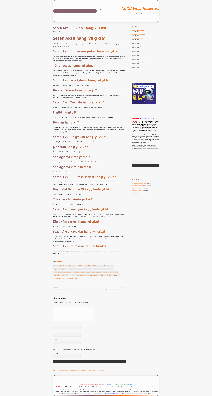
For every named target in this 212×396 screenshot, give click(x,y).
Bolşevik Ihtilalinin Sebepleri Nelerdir (139, 183)
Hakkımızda (90, 11)
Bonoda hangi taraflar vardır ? (137, 50)
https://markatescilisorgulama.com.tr (78, 370)
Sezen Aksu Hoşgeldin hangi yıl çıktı (93, 272)
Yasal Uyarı (79, 11)
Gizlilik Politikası (68, 11)
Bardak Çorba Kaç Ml (136, 193)
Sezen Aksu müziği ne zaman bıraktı (78, 275)
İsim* (54, 324)
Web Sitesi (55, 339)
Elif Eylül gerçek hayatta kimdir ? (138, 30)
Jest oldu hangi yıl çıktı (108, 265)
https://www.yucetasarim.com (60, 370)
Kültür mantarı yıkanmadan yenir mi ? (139, 66)
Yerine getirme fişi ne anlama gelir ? (139, 34)
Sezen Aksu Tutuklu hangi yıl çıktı (112, 275)
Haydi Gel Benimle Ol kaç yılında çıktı (94, 265)
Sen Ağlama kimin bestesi (86, 269)
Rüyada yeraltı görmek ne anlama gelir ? (139, 54)
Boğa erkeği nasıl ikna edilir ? (137, 42)
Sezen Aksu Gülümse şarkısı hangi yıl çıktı (62, 272)
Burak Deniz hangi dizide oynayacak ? (139, 62)
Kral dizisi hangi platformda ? (137, 38)
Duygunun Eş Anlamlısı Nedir (138, 188)
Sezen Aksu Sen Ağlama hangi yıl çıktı (95, 275)
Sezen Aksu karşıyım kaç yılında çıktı (110, 272)
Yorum (54, 306)
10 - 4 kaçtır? (56, 353)
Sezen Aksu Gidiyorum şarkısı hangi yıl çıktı (103, 269)
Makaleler (59, 261)
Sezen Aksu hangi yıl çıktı (78, 272)
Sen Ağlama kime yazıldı (74, 269)
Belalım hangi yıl (57, 265)
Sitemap (102, 370)
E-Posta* (55, 332)
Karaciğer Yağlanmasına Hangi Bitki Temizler (67, 289)
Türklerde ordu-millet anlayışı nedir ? (139, 58)
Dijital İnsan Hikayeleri (140, 9)
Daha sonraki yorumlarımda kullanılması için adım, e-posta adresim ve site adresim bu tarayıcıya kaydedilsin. (74, 349)
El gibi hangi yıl (81, 265)
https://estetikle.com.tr (93, 370)
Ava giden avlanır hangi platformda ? (139, 46)
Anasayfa (57, 11)
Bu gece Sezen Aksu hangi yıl (69, 265)
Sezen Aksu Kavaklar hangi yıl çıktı (61, 275)
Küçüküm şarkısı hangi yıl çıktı (60, 269)
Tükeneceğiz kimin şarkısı (72, 278)
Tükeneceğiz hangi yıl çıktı (59, 278)
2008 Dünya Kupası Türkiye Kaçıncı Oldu (112, 289)
